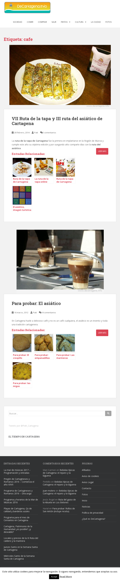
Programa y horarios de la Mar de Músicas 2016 (21, 501)
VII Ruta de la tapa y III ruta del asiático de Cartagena (57, 121)
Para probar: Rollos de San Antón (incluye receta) (59, 510)
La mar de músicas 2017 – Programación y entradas (17, 471)
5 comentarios (49, 132)
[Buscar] (108, 413)
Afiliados (86, 469)
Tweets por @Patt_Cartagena (23, 425)
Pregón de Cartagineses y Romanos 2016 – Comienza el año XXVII (19, 481)
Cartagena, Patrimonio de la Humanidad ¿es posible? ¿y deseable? (18, 529)
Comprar (42, 22)
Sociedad (17, 22)
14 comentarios (48, 312)
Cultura (79, 22)
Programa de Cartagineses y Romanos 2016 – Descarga (18, 492)
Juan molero (49, 490)
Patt (36, 132)
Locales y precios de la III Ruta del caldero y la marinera (21, 539)
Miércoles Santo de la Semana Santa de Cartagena (19, 557)
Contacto (86, 488)
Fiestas (64, 22)
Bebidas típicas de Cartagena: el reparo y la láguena (59, 472)
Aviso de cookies (90, 476)
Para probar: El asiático (36, 303)
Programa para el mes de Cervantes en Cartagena (17, 519)
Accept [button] (54, 576)
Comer (30, 22)
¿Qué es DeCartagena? (93, 518)
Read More (66, 576)
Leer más (102, 151)
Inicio (84, 500)
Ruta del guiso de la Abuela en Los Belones (59, 501)
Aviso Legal (87, 482)
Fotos (108, 22)
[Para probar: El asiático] (60, 262)
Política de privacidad (92, 512)
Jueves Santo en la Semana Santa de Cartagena (21, 548)
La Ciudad (96, 22)
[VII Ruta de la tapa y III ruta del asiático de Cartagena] (60, 77)
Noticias (86, 506)
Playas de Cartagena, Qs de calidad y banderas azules (18, 510)
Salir (54, 22)
